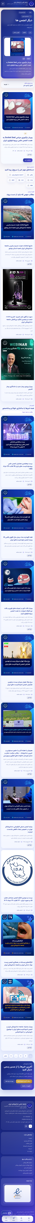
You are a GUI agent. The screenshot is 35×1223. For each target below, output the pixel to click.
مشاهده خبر (28, 160)
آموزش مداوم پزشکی (27, 1173)
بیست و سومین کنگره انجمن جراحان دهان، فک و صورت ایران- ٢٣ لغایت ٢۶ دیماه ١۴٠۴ (18, 899)
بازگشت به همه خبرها (27, 412)
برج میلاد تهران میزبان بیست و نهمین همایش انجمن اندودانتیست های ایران (19, 683)
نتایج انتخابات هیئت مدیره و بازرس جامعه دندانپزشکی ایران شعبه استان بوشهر (18, 247)
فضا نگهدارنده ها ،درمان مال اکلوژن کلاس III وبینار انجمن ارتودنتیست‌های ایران (17, 538)
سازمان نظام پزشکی (27, 1163)
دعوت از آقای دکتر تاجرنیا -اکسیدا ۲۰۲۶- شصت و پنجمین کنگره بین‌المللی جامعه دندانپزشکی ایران (19, 319)
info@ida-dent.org (26, 1119)
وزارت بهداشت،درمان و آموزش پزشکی (23, 1165)
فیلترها (5, 84)
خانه (30, 12)
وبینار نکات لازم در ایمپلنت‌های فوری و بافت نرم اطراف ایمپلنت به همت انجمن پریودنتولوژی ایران (18, 611)
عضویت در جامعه (26, 1086)
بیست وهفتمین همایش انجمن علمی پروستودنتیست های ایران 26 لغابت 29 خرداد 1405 (17, 466)
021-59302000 (26, 1117)
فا (30, 1126)
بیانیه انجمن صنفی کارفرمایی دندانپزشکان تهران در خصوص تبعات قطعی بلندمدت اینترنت (18, 829)
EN (26, 1126)
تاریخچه (30, 1149)
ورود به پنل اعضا (9, 1081)
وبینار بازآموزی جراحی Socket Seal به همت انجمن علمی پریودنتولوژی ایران (17, 139)
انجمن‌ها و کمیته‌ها (27, 1146)
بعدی (5, 1056)
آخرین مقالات (29, 1143)
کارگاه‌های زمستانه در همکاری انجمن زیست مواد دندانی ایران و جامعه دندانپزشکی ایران (18, 963)
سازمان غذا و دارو (28, 1168)
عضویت (30, 1138)
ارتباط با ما (29, 1151)
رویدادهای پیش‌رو (28, 1141)
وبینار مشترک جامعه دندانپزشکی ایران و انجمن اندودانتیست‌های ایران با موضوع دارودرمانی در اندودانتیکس (19, 1029)
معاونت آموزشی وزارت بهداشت (25, 1170)
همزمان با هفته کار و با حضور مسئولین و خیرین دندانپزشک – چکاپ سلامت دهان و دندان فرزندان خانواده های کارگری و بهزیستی (17, 753)
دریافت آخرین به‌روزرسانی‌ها (24, 1081)
